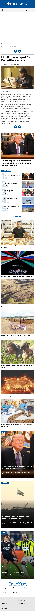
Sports (26, 590)
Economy (16, 588)
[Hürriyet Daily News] (17, 4)
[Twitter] (19, 51)
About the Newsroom (7, 606)
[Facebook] (15, 51)
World (4, 590)
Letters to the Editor (23, 606)
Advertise (4, 608)
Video (4, 592)
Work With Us (21, 603)
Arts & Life (10, 44)
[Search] (26, 10)
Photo (15, 592)
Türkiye (5, 588)
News (3, 44)
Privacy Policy (5, 603)
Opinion (26, 588)
